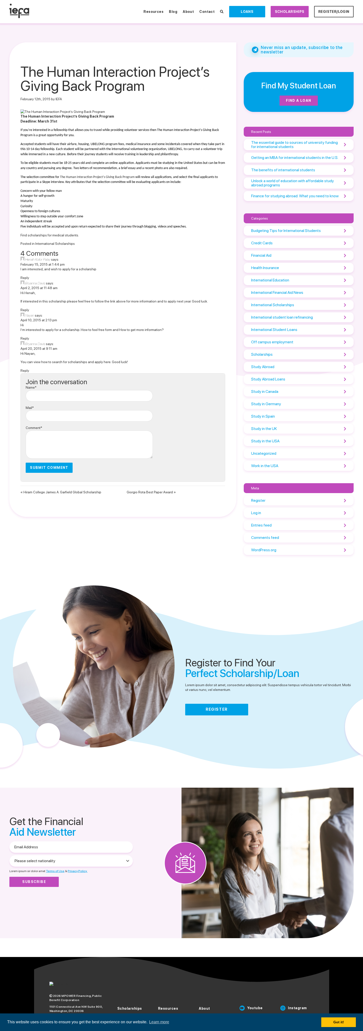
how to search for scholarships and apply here (76, 362)
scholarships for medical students (53, 235)
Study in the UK (264, 428)
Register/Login (333, 12)
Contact (207, 12)
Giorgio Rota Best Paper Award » (151, 492)
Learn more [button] (159, 1022)
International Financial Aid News (277, 292)
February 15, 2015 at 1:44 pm (42, 264)
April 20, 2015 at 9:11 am (38, 349)
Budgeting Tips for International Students (286, 230)
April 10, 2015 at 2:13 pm (38, 320)
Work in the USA (264, 465)
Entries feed (261, 525)
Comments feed (265, 537)
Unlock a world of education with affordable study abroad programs (292, 183)
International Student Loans (274, 329)
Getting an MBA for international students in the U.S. (294, 157)
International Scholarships (55, 244)
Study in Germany (266, 404)
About (188, 12)
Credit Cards (262, 243)
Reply (24, 278)
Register (258, 500)
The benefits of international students (283, 170)
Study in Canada (264, 391)
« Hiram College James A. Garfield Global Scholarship (60, 492)
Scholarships (289, 12)
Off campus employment (272, 342)
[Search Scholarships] (221, 12)
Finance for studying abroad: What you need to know (295, 196)
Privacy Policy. (77, 871)
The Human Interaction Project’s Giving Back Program (97, 177)
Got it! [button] (338, 1022)
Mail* (30, 408)
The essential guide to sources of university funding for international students (294, 144)
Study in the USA (265, 441)
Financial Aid (261, 255)
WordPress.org (263, 550)
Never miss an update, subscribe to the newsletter (302, 49)
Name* (31, 387)
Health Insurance (265, 267)
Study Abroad (262, 366)
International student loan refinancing (282, 317)
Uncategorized (263, 453)
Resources (153, 12)
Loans (247, 12)
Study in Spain (263, 416)
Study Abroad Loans (268, 379)
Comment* (34, 428)
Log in (256, 512)
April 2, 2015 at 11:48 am (39, 288)
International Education (270, 280)
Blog (173, 12)
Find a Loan (298, 100)
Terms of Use (55, 871)
